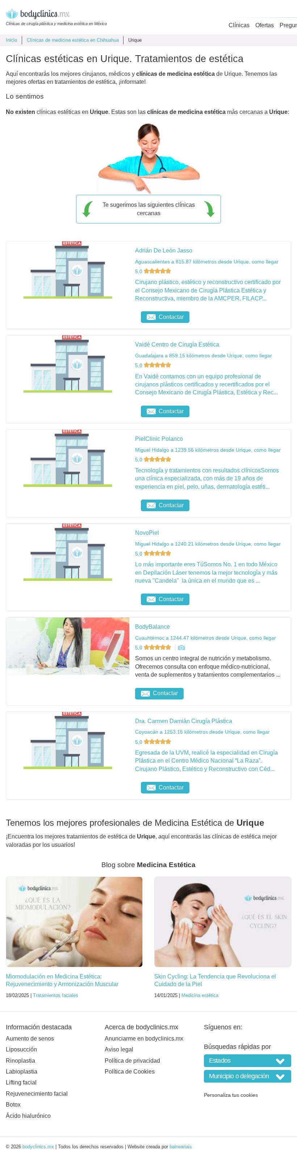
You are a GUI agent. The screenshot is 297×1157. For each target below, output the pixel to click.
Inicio (11, 40)
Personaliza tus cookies (231, 1095)
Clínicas (239, 25)
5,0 (139, 271)
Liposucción (21, 1049)
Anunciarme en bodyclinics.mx (144, 1038)
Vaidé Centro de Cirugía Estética (177, 344)
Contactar (171, 317)
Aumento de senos (30, 1038)
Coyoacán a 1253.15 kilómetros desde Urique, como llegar (202, 732)
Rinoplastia (20, 1061)
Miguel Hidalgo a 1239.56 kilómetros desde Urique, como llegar (208, 450)
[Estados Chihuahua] (247, 1060)
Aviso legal (119, 1049)
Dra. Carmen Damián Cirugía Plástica (183, 721)
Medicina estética (199, 995)
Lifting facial (21, 1082)
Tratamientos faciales (55, 995)
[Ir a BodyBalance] (181, 647)
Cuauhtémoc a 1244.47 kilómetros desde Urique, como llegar (205, 638)
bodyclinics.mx (38, 1146)
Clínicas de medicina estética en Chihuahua (73, 40)
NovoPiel (147, 533)
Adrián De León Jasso (163, 250)
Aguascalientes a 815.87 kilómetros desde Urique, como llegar (207, 261)
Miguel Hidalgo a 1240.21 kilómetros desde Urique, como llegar (208, 544)
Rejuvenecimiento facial (37, 1094)
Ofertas (264, 25)
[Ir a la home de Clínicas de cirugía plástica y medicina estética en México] (56, 14)
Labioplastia (21, 1071)
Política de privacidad (132, 1061)
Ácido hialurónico (28, 1116)
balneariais (181, 1146)
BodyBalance (152, 627)
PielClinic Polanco (159, 439)
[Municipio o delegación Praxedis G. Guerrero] (247, 1076)
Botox (13, 1104)
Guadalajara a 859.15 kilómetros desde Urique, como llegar (203, 355)
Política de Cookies (130, 1071)
